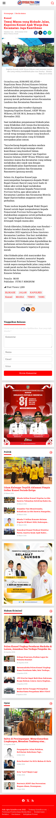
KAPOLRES (36, 292)
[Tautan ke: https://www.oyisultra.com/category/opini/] (50, 703)
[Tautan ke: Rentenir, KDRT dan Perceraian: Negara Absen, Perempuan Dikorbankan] (9, 785)
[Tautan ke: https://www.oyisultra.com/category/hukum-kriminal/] (50, 611)
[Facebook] (23, 309)
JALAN (23, 292)
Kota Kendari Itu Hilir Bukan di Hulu (34, 761)
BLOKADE (10, 292)
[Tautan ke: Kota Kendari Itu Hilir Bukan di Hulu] (9, 764)
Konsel (7, 18)
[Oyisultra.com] (28, 2)
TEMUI (31, 297)
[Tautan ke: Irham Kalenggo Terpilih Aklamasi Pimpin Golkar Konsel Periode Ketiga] (28, 470)
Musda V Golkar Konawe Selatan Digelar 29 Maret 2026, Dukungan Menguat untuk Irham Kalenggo (32, 521)
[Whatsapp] (49, 33)
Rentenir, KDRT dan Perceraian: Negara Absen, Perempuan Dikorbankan (31, 785)
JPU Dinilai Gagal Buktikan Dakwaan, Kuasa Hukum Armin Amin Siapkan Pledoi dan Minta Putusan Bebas (34, 679)
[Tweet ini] (40, 33)
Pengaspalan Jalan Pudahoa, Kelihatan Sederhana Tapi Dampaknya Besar (30, 751)
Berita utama (8, 34)
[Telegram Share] (45, 33)
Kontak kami (39, 812)
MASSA (20, 297)
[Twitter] (28, 309)
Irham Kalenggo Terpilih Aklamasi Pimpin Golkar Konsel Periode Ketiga (27, 489)
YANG (41, 297)
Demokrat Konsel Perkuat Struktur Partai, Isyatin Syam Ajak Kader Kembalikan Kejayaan (33, 531)
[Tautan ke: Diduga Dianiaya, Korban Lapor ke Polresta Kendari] (9, 658)
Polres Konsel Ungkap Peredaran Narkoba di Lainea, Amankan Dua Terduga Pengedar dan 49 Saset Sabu (28, 648)
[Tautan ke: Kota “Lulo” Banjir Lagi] (9, 775)
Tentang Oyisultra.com (37, 809)
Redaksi (5, 814)
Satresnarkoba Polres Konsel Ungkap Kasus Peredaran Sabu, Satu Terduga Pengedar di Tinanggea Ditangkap (33, 669)
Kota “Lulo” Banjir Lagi (27, 772)
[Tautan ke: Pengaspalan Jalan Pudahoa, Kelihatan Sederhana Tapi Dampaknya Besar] (9, 752)
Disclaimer (15, 814)
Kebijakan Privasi (30, 814)
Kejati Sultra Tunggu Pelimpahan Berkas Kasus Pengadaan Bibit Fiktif (33, 690)
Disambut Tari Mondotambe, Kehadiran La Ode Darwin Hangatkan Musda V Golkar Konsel (34, 510)
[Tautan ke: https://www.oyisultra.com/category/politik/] (50, 452)
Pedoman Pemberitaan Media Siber (16, 812)
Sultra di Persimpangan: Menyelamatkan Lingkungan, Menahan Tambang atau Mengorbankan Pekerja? (26, 740)
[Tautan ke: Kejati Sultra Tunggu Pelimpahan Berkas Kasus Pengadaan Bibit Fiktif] (9, 690)
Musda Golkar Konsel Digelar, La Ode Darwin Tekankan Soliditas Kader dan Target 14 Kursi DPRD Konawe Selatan (34, 499)
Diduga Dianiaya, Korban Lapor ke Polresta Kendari (32, 658)
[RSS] (33, 309)
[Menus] (4, 3)
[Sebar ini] (36, 33)
